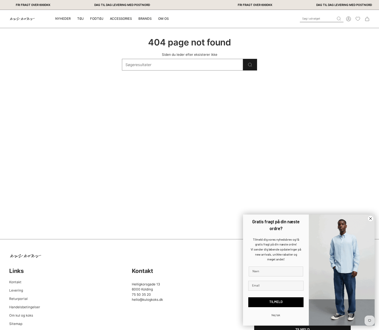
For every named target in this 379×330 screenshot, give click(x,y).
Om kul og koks (21, 315)
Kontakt (15, 282)
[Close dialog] (370, 218)
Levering (16, 290)
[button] (80, 19)
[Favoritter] (358, 19)
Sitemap (15, 324)
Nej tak (276, 315)
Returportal (18, 299)
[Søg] (250, 64)
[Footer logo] (25, 256)
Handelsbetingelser (24, 307)
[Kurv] (367, 19)
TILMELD (275, 302)
